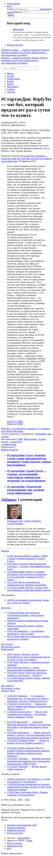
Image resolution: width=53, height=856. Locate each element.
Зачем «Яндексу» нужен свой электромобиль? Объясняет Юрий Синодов (29, 588)
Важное (5, 551)
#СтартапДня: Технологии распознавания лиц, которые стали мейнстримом (25, 490)
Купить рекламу (15, 45)
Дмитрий (23, 758)
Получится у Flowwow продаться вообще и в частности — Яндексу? (26, 674)
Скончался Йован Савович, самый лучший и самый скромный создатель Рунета (27, 558)
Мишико (22, 696)
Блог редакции (14, 843)
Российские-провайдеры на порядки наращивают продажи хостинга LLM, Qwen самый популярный (29, 787)
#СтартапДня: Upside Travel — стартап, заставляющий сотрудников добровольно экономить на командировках (26, 475)
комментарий (8, 444)
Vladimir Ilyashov (26, 740)
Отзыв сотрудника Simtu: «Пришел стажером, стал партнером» (27, 793)
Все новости (7, 685)
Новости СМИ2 (15, 421)
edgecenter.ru (24, 838)
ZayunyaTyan (24, 704)
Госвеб (10, 76)
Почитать (6, 607)
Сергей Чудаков (15, 523)
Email (10, 9)
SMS (20, 439)
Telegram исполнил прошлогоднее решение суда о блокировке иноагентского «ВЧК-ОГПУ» (29, 761)
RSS (9, 848)
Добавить (9, 499)
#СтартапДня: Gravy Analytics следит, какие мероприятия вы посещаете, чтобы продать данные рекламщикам (29, 460)
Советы (11, 89)
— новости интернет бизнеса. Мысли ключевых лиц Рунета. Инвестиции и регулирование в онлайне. (24, 60)
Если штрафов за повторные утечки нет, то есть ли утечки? (28, 601)
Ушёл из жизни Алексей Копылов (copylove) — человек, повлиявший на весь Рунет (28, 566)
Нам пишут (13, 86)
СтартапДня (15, 442)
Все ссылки (7, 644)
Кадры (10, 81)
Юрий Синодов (26, 748)
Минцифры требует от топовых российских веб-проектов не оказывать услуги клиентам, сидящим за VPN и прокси (27, 575)
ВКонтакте (18, 29)
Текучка (11, 92)
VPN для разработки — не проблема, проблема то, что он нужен (25, 632)
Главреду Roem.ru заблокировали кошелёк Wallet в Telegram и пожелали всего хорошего (28, 753)
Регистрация (13, 3)
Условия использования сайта (22, 825)
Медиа (10, 73)
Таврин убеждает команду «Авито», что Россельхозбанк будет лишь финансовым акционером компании (29, 735)
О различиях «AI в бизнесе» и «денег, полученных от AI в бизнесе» (29, 780)
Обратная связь (14, 846)
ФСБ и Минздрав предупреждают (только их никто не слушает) (28, 637)
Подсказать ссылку (10, 646)
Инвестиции (13, 78)
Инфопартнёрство (16, 830)
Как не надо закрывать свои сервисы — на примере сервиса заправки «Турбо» (27, 714)
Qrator (29, 840)
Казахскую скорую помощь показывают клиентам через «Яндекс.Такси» (29, 706)
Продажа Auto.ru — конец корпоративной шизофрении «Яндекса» (27, 668)
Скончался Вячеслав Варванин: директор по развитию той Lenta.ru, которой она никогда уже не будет (29, 726)
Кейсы (10, 84)
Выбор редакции (9, 449)
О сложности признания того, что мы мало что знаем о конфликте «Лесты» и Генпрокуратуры (28, 698)
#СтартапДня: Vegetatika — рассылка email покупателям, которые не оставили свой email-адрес (26, 158)
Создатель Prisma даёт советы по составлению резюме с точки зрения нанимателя (25, 615)
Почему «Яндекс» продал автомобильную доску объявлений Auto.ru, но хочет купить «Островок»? (28, 657)
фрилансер (22, 722)
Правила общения (16, 827)
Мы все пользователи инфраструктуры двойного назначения (26, 583)
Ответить (36, 521)
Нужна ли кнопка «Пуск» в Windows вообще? (28, 741)
